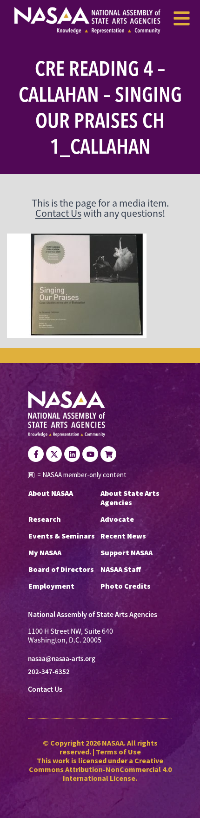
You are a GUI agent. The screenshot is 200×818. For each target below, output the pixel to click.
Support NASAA (126, 552)
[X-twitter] (54, 454)
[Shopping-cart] (108, 454)
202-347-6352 (49, 671)
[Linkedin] (72, 454)
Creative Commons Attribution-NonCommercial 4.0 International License (100, 769)
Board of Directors (61, 569)
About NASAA (50, 493)
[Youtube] (90, 454)
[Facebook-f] (36, 454)
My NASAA (44, 552)
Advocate (117, 519)
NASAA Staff (120, 569)
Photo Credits (125, 586)
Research (44, 519)
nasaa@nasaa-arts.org (61, 658)
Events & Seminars (61, 535)
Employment (51, 586)
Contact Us (58, 213)
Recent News (123, 535)
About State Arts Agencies (130, 497)
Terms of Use (118, 751)
